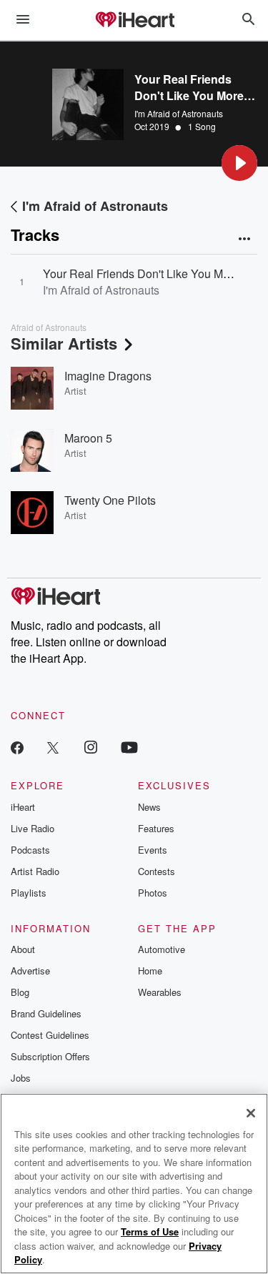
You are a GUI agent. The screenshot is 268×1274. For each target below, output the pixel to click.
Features (156, 828)
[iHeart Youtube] (129, 747)
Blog (20, 992)
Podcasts (30, 849)
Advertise (30, 970)
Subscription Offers (50, 1056)
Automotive (161, 949)
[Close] (251, 1113)
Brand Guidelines (46, 1013)
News (149, 807)
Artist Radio (35, 871)
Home (150, 970)
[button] (239, 163)
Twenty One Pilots (110, 500)
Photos (152, 892)
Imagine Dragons (108, 375)
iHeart (23, 807)
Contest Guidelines (50, 1035)
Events (152, 849)
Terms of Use (150, 1231)
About (23, 949)
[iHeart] (134, 20)
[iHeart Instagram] (90, 747)
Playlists (28, 892)
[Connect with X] (53, 747)
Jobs (21, 1078)
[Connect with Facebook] (17, 747)
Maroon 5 (88, 438)
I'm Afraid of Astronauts (178, 113)
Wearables (160, 992)
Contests (156, 871)
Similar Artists (64, 343)
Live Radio (32, 828)
